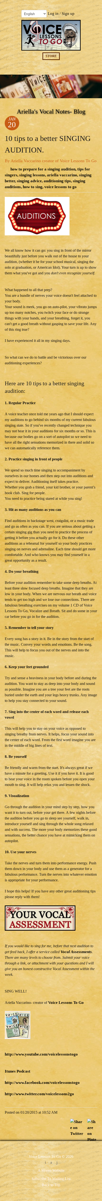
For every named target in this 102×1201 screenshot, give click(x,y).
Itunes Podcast (17, 1071)
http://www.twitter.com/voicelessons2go (39, 1094)
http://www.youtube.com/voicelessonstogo (41, 1054)
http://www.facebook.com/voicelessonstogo (42, 1082)
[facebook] (51, 1162)
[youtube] (57, 1162)
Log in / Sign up (61, 13)
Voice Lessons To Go (66, 1002)
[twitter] (45, 1162)
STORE (51, 56)
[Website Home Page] (51, 35)
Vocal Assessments (76, 952)
